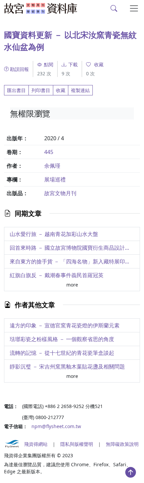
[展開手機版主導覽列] (134, 8)
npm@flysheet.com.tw (56, 426)
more (72, 284)
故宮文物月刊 (60, 193)
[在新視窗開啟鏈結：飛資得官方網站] (12, 444)
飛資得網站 (36, 444)
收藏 (60, 90)
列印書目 (40, 90)
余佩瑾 (52, 165)
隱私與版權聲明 (76, 444)
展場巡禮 (55, 179)
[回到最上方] (130, 472)
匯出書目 (16, 90)
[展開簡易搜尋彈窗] (114, 8)
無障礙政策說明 (122, 444)
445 (48, 152)
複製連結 (80, 90)
